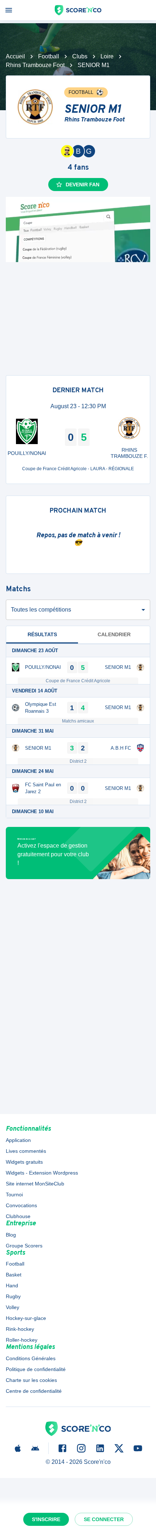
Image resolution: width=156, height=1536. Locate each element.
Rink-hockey (20, 1329)
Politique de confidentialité (36, 1369)
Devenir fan (82, 184)
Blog (11, 1235)
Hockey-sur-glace (26, 1318)
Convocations (21, 1205)
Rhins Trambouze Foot (35, 65)
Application (18, 1140)
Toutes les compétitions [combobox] (41, 609)
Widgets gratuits (24, 1162)
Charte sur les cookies (31, 1380)
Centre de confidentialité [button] (34, 1391)
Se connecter (104, 1519)
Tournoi (14, 1194)
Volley (12, 1307)
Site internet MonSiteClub (35, 1184)
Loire (107, 56)
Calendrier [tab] (114, 634)
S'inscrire (46, 1519)
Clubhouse (18, 1216)
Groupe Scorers (24, 1246)
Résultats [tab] (42, 634)
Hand (12, 1285)
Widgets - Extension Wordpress (42, 1173)
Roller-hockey (21, 1340)
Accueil (15, 56)
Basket (13, 1275)
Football (48, 56)
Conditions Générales (31, 1358)
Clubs (79, 56)
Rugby (13, 1296)
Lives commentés (26, 1151)
